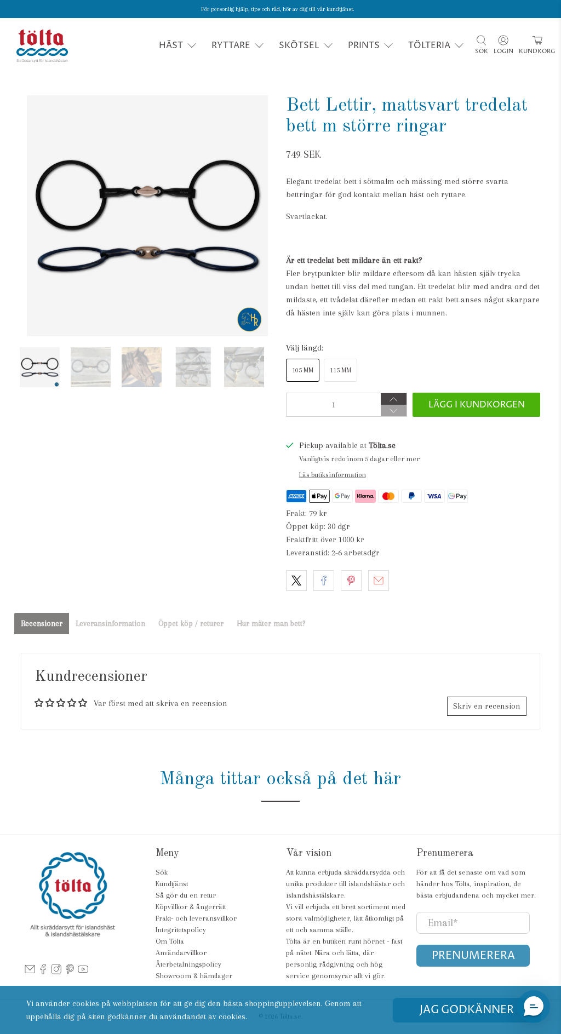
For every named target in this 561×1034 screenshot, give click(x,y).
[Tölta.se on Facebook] (43, 972)
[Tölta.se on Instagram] (56, 972)
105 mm (302, 370)
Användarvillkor (181, 953)
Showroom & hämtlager (194, 976)
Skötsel (299, 45)
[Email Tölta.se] (30, 972)
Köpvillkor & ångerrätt (191, 907)
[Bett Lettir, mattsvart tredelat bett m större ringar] (147, 215)
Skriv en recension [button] (486, 706)
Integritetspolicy (181, 930)
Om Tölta (170, 941)
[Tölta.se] (42, 46)
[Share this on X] (296, 580)
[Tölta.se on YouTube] (83, 972)
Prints (364, 45)
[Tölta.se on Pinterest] (70, 972)
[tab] (41, 623)
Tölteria (429, 45)
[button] (413, 260)
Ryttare (230, 45)
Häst (171, 45)
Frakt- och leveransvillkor (196, 918)
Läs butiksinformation (332, 474)
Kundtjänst (172, 884)
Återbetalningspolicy (188, 964)
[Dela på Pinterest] (351, 580)
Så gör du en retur (186, 895)
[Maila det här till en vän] (378, 580)
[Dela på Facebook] (323, 580)
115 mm (340, 370)
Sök (162, 872)
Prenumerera (473, 956)
